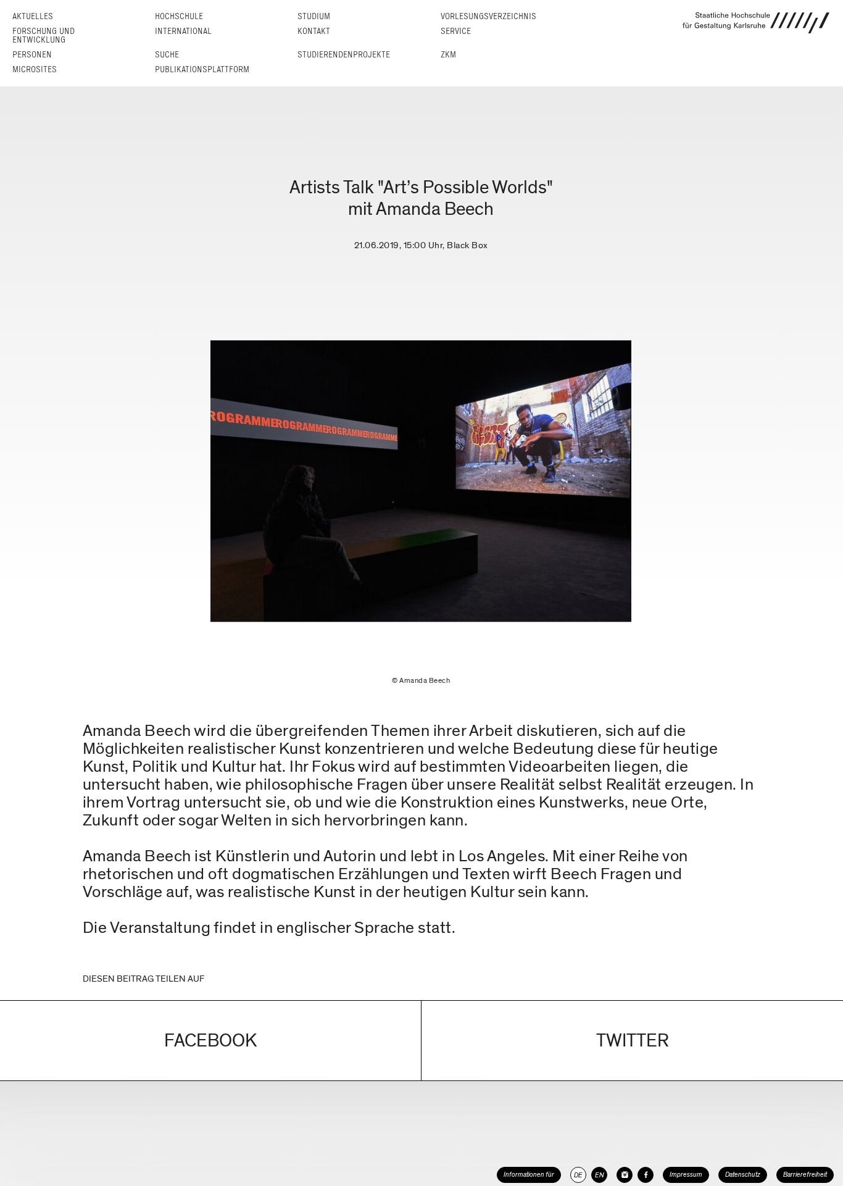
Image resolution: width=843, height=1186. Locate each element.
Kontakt (313, 31)
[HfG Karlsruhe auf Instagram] (625, 1175)
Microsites (34, 69)
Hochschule (179, 16)
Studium (313, 16)
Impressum (686, 1174)
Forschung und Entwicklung (43, 35)
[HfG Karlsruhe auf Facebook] (645, 1175)
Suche (167, 54)
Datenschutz (742, 1174)
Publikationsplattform (202, 69)
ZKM (448, 54)
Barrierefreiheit (805, 1174)
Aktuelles (32, 16)
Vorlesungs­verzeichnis (488, 16)
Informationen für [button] (529, 1174)
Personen (32, 54)
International (183, 31)
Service (456, 31)
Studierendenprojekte (343, 54)
